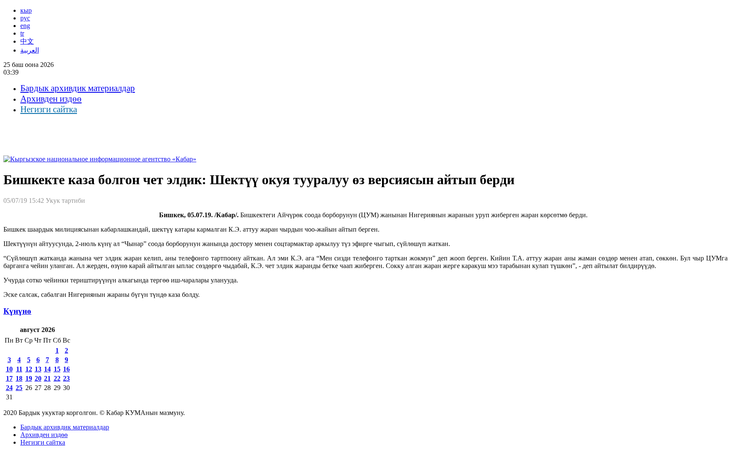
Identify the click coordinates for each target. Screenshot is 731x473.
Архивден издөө (51, 99)
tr (22, 33)
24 (9, 387)
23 (66, 378)
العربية (29, 50)
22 (57, 378)
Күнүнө (17, 311)
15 (57, 369)
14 (47, 369)
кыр (26, 10)
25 (19, 387)
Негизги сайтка (48, 109)
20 (38, 378)
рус (25, 18)
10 (9, 369)
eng (25, 25)
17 (9, 378)
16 (66, 369)
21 (47, 378)
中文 (27, 41)
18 (19, 378)
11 (19, 369)
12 (28, 369)
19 (28, 378)
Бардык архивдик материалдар (77, 88)
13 (38, 369)
